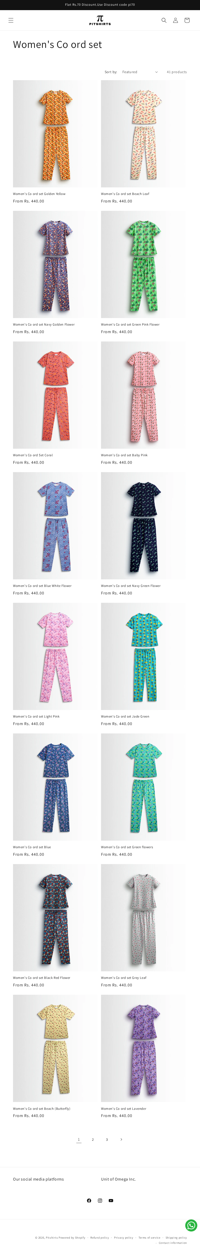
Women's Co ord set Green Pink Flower (130, 324)
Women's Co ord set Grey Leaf (124, 978)
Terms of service (149, 1237)
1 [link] (79, 1139)
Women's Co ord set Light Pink (36, 716)
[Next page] (121, 1139)
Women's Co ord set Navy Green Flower (131, 586)
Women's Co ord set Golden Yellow (39, 194)
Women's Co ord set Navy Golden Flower (43, 324)
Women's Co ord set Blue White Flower (42, 586)
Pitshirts (52, 1237)
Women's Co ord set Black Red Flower (41, 978)
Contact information (173, 1243)
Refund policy (99, 1237)
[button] (11, 20)
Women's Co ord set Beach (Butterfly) (42, 1109)
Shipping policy (176, 1237)
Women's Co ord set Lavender (123, 1109)
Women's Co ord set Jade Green (125, 716)
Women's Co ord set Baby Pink (124, 455)
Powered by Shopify (72, 1237)
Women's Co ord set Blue (32, 847)
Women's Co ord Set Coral (33, 455)
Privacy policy (123, 1237)
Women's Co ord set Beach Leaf (125, 194)
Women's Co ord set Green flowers (127, 847)
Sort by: (111, 71)
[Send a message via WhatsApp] (191, 1225)
